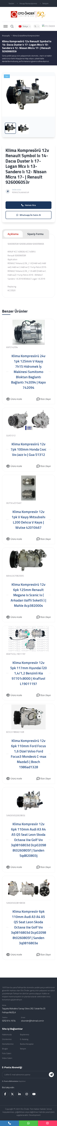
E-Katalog (24, 1039)
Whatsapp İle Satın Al (30, 215)
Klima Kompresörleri (31, 35)
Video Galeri (7, 1058)
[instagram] (47, 1123)
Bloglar (5, 1048)
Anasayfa (6, 35)
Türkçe (25, 26)
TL (35, 26)
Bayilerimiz (24, 1034)
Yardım (11, 3)
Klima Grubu (18, 35)
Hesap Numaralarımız (28, 3)
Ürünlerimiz (7, 1039)
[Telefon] (9, 1123)
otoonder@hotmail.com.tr (32, 1020)
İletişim (45, 3)
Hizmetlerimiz (8, 1043)
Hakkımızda (7, 1034)
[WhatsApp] (28, 1123)
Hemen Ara (30, 205)
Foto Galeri (6, 1053)
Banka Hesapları (27, 1043)
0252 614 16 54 (8, 1020)
